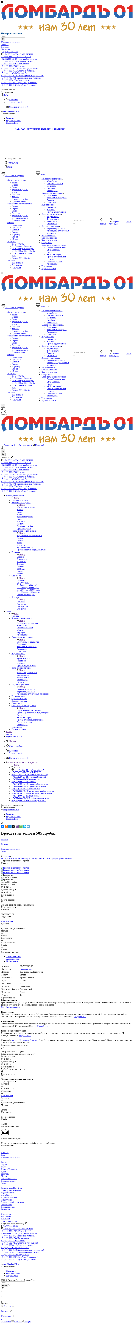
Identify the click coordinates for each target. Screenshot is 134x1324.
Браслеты (5, 1174)
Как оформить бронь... (11, 1007)
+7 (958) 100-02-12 (19, 68)
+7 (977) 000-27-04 (15, 64)
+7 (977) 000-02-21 (19, 82)
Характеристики (13, 956)
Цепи (16, 858)
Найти (4, 1286)
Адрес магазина (13, 959)
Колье (21, 858)
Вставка (20, 557)
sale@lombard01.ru (11, 111)
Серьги (10, 858)
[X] (13, 826)
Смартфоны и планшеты (28, 642)
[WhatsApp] (21, 826)
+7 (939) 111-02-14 (15, 73)
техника (15, 616)
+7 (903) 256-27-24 (18, 61)
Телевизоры (6, 1204)
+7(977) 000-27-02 (19, 59)
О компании (6, 1214)
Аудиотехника (23, 658)
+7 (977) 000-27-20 (15, 80)
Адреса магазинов (9, 1221)
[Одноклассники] (6, 826)
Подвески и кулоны (33, 858)
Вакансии (5, 1219)
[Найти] (3, 39)
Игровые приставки (26, 689)
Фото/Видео (6, 1195)
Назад (16, 498)
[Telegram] (28, 826)
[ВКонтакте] (2, 826)
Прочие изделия (65, 858)
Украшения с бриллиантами (29, 535)
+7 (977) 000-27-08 (13, 66)
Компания (5, 1209)
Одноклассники (13, 120)
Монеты (4, 1176)
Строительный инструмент (29, 710)
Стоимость (21, 580)
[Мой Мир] (10, 826)
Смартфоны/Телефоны (11, 1190)
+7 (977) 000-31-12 (18, 71)
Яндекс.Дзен (12, 123)
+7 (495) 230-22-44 (10, 52)
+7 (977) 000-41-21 (18, 85)
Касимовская (7, 921)
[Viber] (17, 826)
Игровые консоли (9, 1197)
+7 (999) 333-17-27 (16, 57)
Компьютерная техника (27, 623)
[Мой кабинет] (2, 409)
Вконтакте (11, 118)
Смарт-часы (6, 1200)
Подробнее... (80, 1017)
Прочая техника (8, 1207)
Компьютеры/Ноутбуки (11, 1188)
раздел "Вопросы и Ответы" (25, 1040)
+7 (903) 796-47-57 (21, 78)
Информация (12, 961)
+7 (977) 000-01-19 (22, 75)
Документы (6, 1216)
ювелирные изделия (20, 500)
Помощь (5, 1152)
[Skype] (24, 826)
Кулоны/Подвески (9, 1169)
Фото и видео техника (27, 672)
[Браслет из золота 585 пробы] (15, 868)
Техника (5, 851)
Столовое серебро (50, 858)
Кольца (4, 858)
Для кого (21, 602)
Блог (3, 1155)
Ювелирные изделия (26, 507)
